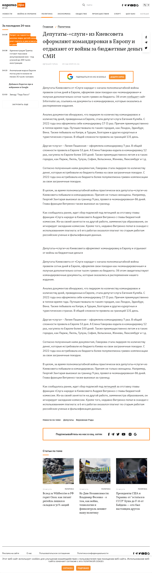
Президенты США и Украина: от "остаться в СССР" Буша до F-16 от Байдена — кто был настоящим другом (130, 501)
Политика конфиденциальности (92, 553)
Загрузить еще (20, 104)
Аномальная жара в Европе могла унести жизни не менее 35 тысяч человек (23, 73)
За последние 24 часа (16, 25)
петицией (110, 386)
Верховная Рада (85, 419)
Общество (81, 14)
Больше (144, 14)
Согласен (68, 568)
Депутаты (68, 419)
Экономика (64, 14)
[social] (122, 5)
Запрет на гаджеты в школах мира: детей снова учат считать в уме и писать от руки (23, 40)
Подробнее (83, 568)
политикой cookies (93, 561)
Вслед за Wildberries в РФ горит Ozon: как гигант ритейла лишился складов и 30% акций (58, 499)
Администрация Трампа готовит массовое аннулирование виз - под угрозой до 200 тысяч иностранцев (22, 56)
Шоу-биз (130, 14)
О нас (29, 553)
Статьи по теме (52, 451)
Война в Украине (27, 14)
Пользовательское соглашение (54, 553)
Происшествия (100, 14)
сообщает (133, 96)
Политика (47, 14)
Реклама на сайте (10, 553)
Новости (7, 14)
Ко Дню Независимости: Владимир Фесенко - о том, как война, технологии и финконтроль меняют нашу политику (94, 503)
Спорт (117, 14)
